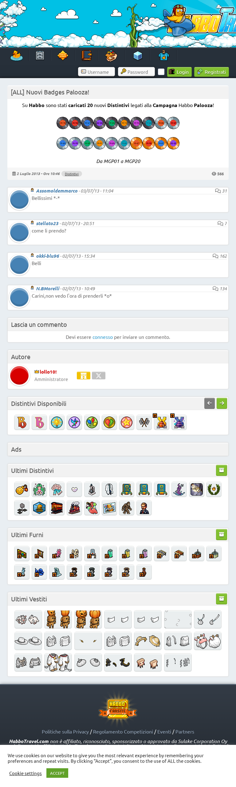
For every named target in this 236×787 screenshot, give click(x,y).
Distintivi (72, 173)
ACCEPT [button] (57, 773)
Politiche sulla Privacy (65, 731)
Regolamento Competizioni (123, 731)
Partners (184, 731)
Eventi (164, 731)
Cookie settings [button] (25, 773)
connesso (102, 337)
